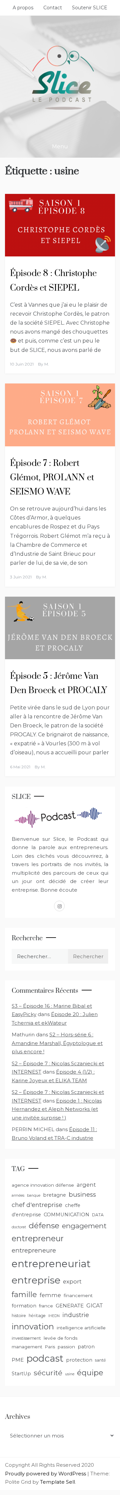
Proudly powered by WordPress (46, 1473)
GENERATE (70, 1305)
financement (78, 1295)
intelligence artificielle (81, 1327)
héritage (37, 1315)
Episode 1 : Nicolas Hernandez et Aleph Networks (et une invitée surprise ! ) (57, 1109)
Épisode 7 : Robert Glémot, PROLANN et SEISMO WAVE (52, 478)
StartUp (21, 1374)
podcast (44, 1358)
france (46, 1305)
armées (18, 1195)
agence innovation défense (43, 1185)
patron (86, 1347)
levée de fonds (60, 1338)
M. (46, 364)
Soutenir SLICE (89, 8)
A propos (23, 8)
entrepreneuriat (51, 1264)
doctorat (19, 1227)
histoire (19, 1315)
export (72, 1281)
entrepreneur (38, 1238)
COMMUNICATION (66, 1215)
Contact (52, 8)
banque (33, 1195)
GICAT (94, 1305)
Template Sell (57, 1482)
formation (24, 1306)
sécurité (48, 1372)
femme (50, 1295)
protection (79, 1360)
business (82, 1194)
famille (24, 1294)
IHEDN (54, 1316)
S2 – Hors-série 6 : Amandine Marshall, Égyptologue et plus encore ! (57, 1043)
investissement (26, 1338)
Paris (50, 1346)
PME (18, 1360)
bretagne (54, 1195)
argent (86, 1184)
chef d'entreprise (37, 1205)
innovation (33, 1326)
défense (44, 1225)
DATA (98, 1214)
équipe (90, 1372)
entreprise (36, 1280)
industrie (75, 1315)
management (27, 1346)
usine (69, 1374)
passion (66, 1346)
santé (100, 1360)
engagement (84, 1226)
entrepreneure (34, 1250)
